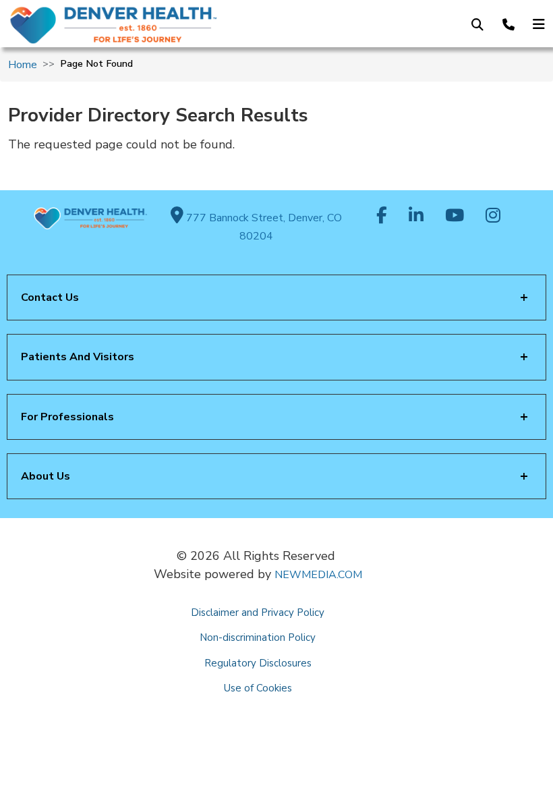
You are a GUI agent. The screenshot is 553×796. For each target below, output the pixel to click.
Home (22, 64)
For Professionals (67, 416)
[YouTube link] (454, 216)
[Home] (129, 25)
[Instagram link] (493, 216)
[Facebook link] (381, 216)
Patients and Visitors (77, 356)
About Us (45, 476)
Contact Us (50, 297)
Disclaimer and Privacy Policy (257, 612)
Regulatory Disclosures (258, 663)
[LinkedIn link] (416, 216)
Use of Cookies (258, 688)
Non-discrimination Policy (258, 637)
